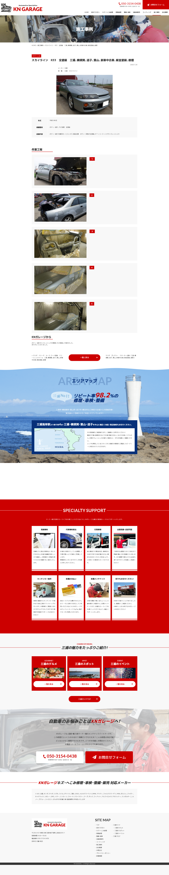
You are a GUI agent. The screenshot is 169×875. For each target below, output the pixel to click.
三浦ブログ (116, 836)
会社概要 (165, 12)
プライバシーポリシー (103, 853)
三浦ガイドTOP (84, 699)
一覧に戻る (84, 357)
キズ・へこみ (36, 56)
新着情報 (99, 856)
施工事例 (156, 12)
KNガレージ (81, 864)
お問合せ (99, 850)
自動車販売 (136, 12)
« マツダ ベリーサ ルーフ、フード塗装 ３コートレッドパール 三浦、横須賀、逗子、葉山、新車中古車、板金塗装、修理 (47, 357)
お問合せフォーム (157, 4)
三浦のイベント (119, 833)
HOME (87, 12)
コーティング (147, 12)
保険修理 (118, 12)
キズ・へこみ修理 (107, 12)
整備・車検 (127, 12)
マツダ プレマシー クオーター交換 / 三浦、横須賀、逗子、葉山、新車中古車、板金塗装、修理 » (121, 356)
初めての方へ (95, 12)
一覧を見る (48, 684)
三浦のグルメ (119, 828)
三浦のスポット (119, 830)
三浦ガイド (116, 825)
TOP (97, 825)
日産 (66, 68)
